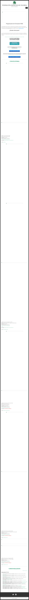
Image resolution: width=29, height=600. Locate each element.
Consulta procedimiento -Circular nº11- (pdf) (14, 54)
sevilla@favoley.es (5, 537)
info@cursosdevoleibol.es (6, 410)
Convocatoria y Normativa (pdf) (5, 139)
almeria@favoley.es (5, 329)
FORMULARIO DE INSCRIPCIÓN (9, 140)
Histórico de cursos (25, 570)
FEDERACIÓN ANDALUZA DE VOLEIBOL (14, 5)
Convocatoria (4, 574)
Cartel (2, 326)
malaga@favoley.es (5, 564)
